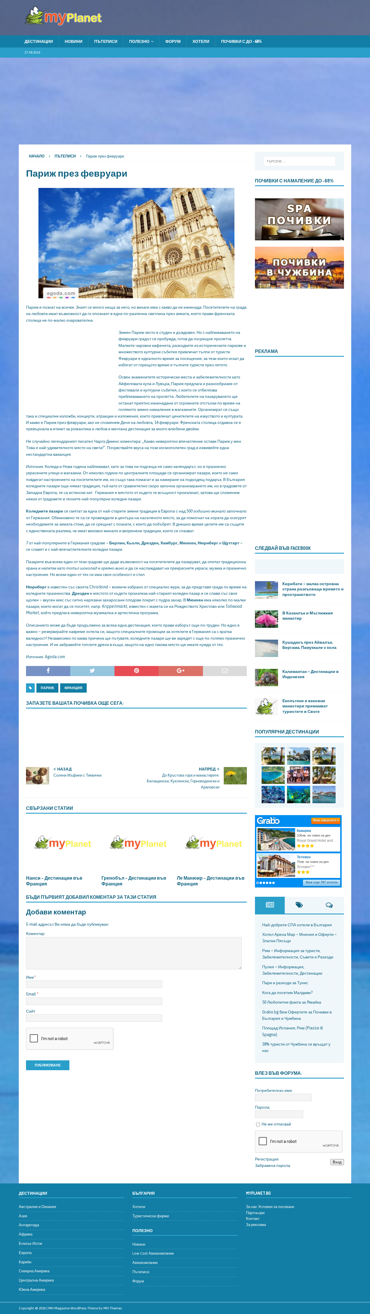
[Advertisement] (185, 101)
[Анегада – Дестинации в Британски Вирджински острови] (298, 756)
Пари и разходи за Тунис (285, 982)
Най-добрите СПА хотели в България (297, 925)
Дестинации (39, 41)
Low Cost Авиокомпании (153, 1253)
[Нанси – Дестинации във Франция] (61, 845)
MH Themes (112, 1308)
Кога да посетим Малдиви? (287, 992)
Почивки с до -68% (241, 41)
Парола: (262, 1107)
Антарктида (29, 1225)
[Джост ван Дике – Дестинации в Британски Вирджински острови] (324, 756)
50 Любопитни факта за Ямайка (291, 1002)
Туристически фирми (150, 1216)
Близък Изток (30, 1243)
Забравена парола (272, 1165)
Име (30, 977)
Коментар (35, 933)
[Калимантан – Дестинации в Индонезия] (266, 677)
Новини (73, 41)
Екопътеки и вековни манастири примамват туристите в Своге (305, 705)
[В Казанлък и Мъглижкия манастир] (266, 619)
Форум (173, 41)
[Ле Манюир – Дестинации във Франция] (212, 845)
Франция (73, 688)
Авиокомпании (145, 1262)
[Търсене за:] (299, 161)
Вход (337, 1162)
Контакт (253, 1218)
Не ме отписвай (276, 1124)
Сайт (30, 1011)
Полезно (139, 41)
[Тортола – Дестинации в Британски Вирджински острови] (273, 775)
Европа (25, 1253)
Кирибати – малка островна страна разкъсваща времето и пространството (313, 588)
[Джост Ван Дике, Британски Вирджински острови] (273, 756)
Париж (47, 688)
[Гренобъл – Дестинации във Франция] (136, 845)
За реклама (256, 1225)
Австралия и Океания (37, 1207)
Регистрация (267, 1159)
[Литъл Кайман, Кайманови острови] (273, 794)
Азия (23, 1216)
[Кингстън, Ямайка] (298, 775)
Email (31, 994)
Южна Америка (32, 1289)
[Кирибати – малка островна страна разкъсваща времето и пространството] (266, 590)
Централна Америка (36, 1280)
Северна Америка (34, 1271)
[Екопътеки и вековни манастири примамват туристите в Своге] (266, 706)
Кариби (25, 1262)
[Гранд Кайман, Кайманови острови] (324, 794)
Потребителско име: (274, 1090)
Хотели (201, 41)
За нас (251, 1207)
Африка (25, 1234)
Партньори (255, 1213)
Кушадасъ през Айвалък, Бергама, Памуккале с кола (309, 645)
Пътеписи (105, 41)
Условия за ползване (276, 1207)
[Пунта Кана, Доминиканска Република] (324, 775)
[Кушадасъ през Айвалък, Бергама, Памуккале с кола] (266, 648)
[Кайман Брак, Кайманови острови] (298, 794)
